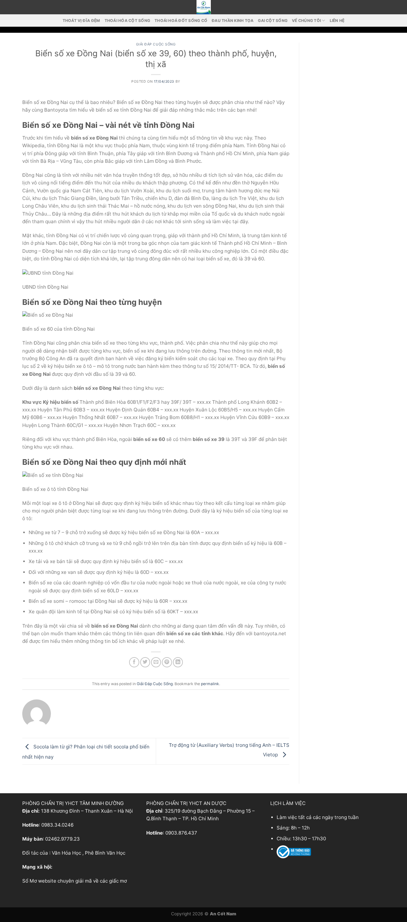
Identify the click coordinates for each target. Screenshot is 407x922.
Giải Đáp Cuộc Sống (156, 44)
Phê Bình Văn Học (105, 853)
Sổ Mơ (29, 881)
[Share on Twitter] (145, 662)
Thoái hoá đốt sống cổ (181, 20)
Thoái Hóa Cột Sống (127, 20)
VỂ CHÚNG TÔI (306, 20)
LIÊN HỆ (337, 20)
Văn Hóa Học (66, 853)
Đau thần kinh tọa (232, 20)
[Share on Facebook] (134, 662)
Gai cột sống (272, 20)
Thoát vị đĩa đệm (81, 20)
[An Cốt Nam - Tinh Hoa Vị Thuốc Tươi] (203, 7)
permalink (210, 683)
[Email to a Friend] (156, 662)
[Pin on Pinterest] (167, 662)
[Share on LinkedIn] (178, 662)
